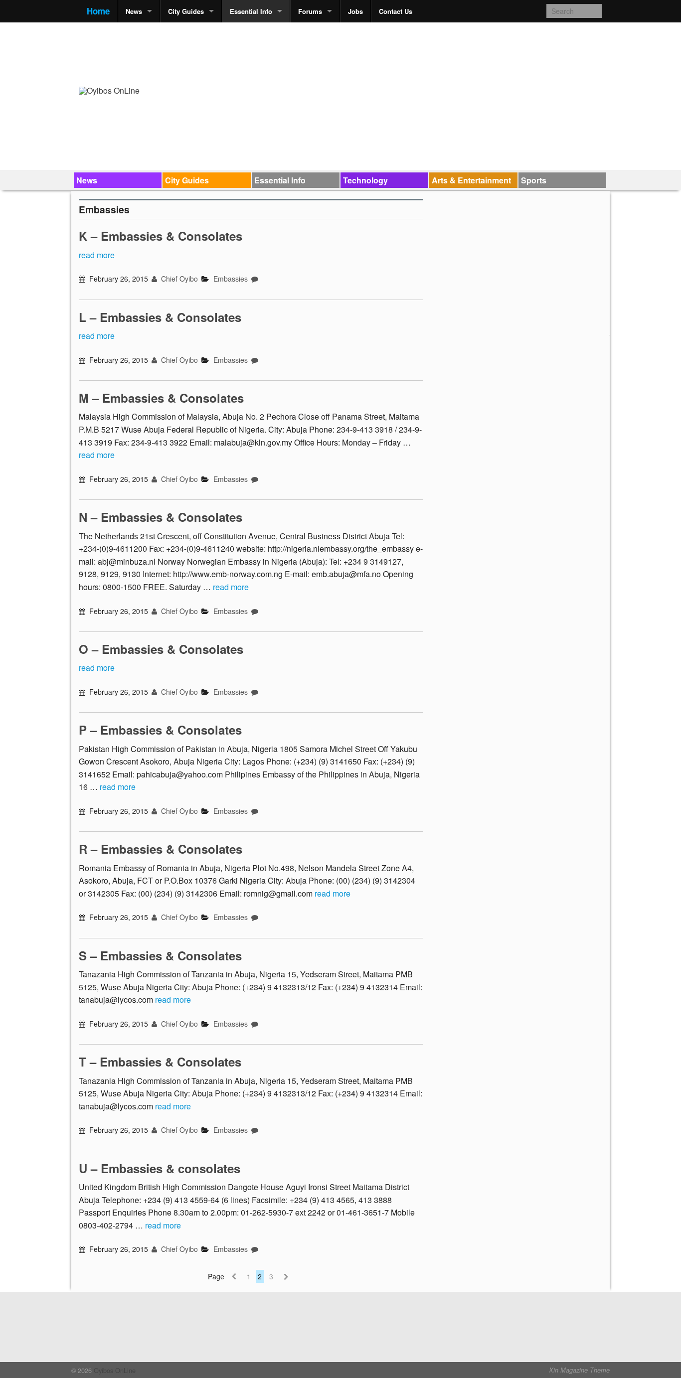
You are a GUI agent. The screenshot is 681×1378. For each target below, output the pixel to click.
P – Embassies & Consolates (160, 729)
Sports (533, 180)
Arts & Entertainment (471, 180)
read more (97, 255)
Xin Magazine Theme (579, 1370)
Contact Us (395, 11)
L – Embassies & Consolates (160, 316)
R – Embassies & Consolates (160, 848)
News (134, 11)
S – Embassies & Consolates (160, 955)
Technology (365, 180)
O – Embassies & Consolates (161, 648)
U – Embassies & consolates (159, 1168)
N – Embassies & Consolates (160, 516)
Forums (310, 11)
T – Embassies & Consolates (160, 1061)
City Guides (186, 11)
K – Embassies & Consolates (160, 235)
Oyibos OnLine (114, 1370)
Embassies (230, 279)
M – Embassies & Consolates (161, 397)
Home (98, 11)
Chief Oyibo (178, 279)
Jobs (355, 11)
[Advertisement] (420, 52)
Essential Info (251, 11)
